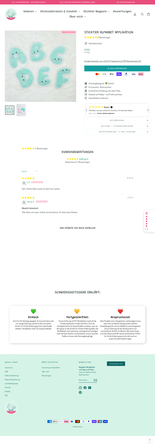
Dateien (29, 11)
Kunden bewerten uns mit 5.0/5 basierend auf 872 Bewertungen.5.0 (112, 61)
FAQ (6, 395)
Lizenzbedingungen (11, 383)
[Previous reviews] (86, 110)
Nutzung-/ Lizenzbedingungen (117, 126)
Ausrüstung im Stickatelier (51, 367)
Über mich (77, 16)
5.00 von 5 (83, 158)
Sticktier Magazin (95, 11)
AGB (6, 371)
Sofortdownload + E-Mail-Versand (117, 132)
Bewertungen (122, 11)
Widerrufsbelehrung (12, 375)
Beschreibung (117, 120)
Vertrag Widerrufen (116, 364)
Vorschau (22, 267)
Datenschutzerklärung (12, 379)
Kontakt (7, 391)
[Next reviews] (148, 110)
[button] (91, 37)
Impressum (9, 367)
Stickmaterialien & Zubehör (59, 11)
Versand (7, 387)
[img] (28, 178)
